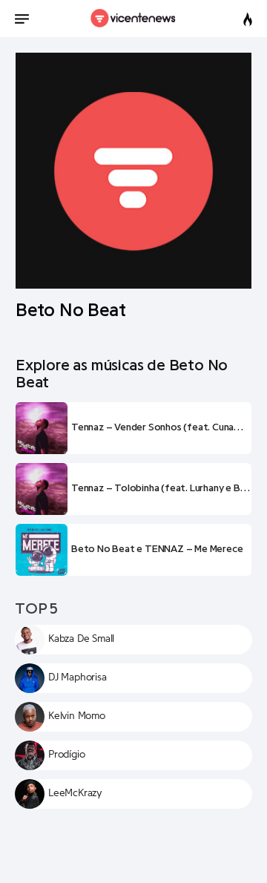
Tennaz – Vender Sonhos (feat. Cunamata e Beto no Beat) (161, 427)
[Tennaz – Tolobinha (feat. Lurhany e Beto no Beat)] (41, 489)
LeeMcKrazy (75, 793)
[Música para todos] (133, 18)
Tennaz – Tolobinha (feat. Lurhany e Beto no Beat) (161, 488)
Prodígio (66, 754)
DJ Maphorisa (77, 677)
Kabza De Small (81, 639)
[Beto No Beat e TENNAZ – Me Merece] (41, 550)
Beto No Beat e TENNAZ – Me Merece (157, 549)
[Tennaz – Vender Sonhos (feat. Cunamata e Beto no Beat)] (41, 428)
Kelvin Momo (76, 716)
